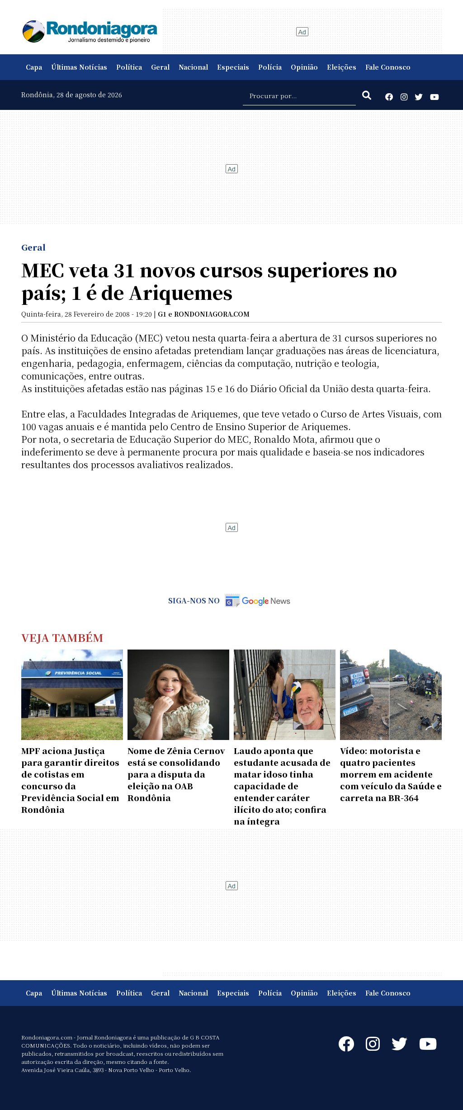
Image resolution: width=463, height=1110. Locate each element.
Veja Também (62, 637)
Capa (34, 66)
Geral (160, 66)
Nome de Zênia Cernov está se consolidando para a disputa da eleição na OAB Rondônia (176, 774)
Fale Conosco (388, 66)
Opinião (304, 66)
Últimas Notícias (79, 66)
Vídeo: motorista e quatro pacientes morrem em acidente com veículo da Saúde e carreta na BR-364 (391, 774)
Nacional (193, 66)
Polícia (270, 66)
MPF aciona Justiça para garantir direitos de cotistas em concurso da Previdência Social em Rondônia (70, 780)
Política (129, 66)
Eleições (341, 66)
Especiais (233, 66)
